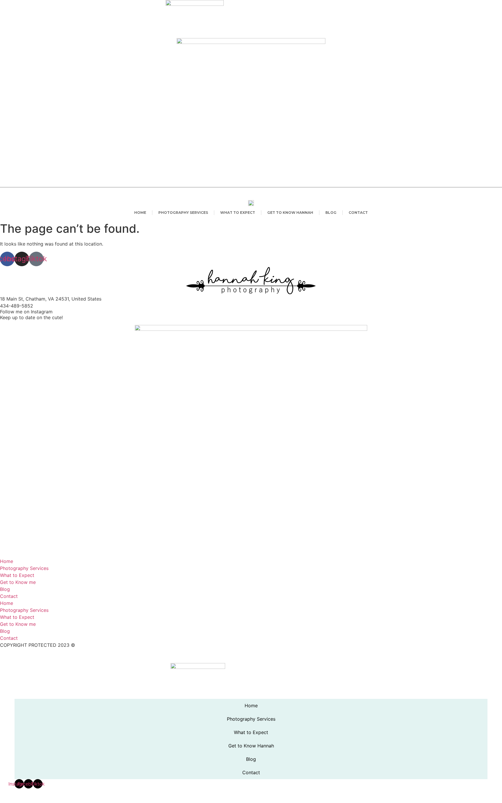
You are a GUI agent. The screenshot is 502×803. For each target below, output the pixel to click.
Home (140, 212)
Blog (330, 212)
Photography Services (183, 212)
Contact (358, 212)
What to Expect (237, 212)
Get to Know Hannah (290, 212)
